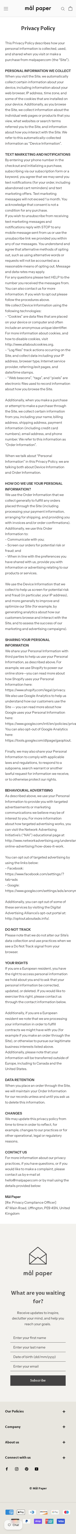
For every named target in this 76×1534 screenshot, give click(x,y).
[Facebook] (6, 1468)
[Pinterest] (26, 1468)
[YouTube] (36, 1468)
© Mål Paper (38, 1488)
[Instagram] (16, 1468)
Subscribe (38, 1381)
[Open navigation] (6, 8)
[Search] (63, 8)
